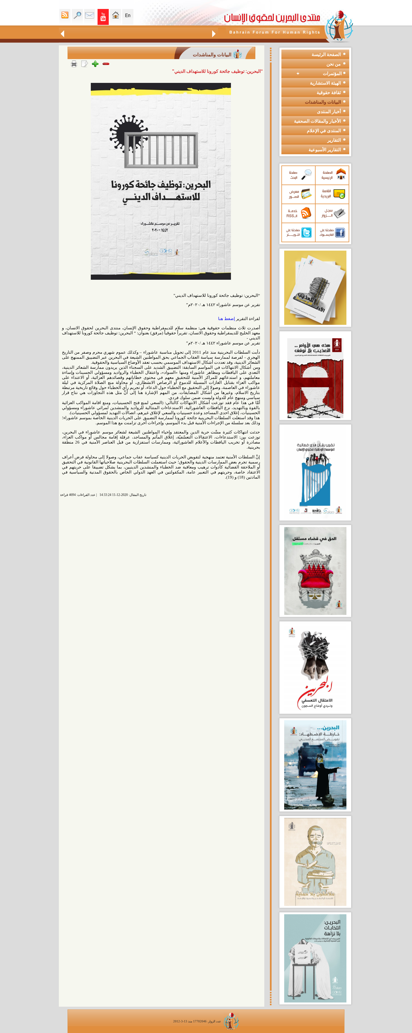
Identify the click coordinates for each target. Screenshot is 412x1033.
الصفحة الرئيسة (326, 54)
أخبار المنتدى (329, 111)
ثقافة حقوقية (329, 92)
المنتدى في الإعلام (324, 130)
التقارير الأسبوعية (325, 149)
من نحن (334, 64)
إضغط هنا (226, 318)
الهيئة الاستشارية (325, 83)
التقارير (334, 140)
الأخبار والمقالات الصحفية (317, 121)
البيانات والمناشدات (323, 102)
